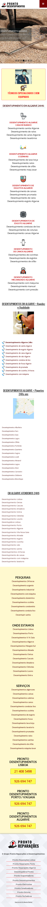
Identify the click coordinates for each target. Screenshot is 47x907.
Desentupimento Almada (12, 535)
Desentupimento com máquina (15, 558)
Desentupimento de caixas (13, 555)
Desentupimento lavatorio (13, 561)
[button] (43, 4)
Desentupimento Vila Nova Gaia (15, 532)
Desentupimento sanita (12, 549)
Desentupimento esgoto (12, 539)
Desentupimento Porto (12, 525)
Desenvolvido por (23, 902)
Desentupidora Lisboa (11, 522)
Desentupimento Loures (12, 519)
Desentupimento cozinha (12, 542)
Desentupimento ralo (11, 545)
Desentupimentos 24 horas (13, 552)
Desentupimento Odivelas (13, 516)
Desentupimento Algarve (12, 528)
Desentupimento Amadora (13, 509)
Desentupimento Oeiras (12, 502)
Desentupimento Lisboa (12, 499)
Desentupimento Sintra (12, 512)
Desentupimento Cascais (12, 505)
